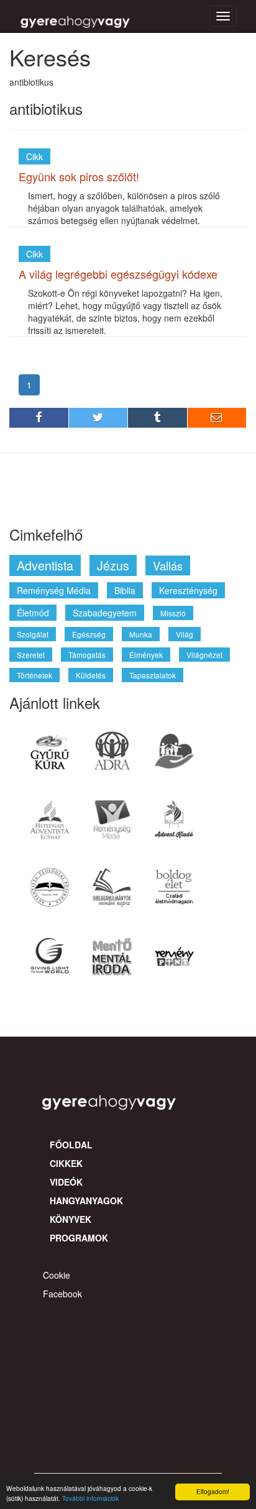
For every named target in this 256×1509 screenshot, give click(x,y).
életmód (33, 612)
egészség (89, 634)
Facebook (62, 1293)
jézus (113, 565)
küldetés (91, 675)
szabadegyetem (105, 612)
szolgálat (32, 634)
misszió (173, 613)
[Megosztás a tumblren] (158, 418)
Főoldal (71, 1144)
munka (140, 634)
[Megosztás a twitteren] (99, 418)
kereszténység (188, 590)
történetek (34, 675)
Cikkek (66, 1163)
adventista (45, 565)
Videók (66, 1182)
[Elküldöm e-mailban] (217, 418)
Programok (79, 1238)
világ (184, 634)
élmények (146, 654)
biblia (124, 590)
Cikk (34, 156)
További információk (90, 1498)
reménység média (54, 590)
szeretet (31, 654)
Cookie (56, 1275)
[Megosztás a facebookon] (39, 418)
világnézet (204, 654)
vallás (168, 565)
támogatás (87, 654)
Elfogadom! (212, 1491)
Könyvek (70, 1219)
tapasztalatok (152, 675)
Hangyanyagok (86, 1200)
